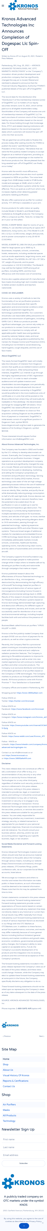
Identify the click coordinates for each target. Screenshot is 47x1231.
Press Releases (7, 58)
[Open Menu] (3, 5)
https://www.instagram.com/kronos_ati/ (29, 717)
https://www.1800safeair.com (30, 693)
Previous (7, 1036)
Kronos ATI (14, 56)
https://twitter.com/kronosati (21, 701)
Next (41, 1036)
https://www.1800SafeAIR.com (17, 758)
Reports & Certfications (15, 1081)
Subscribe (24, 1163)
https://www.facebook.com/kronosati (27, 709)
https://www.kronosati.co (17, 755)
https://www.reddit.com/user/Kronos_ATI (26, 736)
